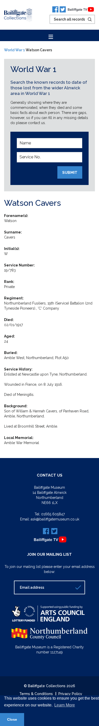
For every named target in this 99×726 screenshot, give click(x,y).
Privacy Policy (70, 694)
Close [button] (12, 719)
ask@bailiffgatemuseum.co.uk (55, 519)
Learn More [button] (64, 705)
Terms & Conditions (36, 694)
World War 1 (14, 50)
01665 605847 (53, 514)
